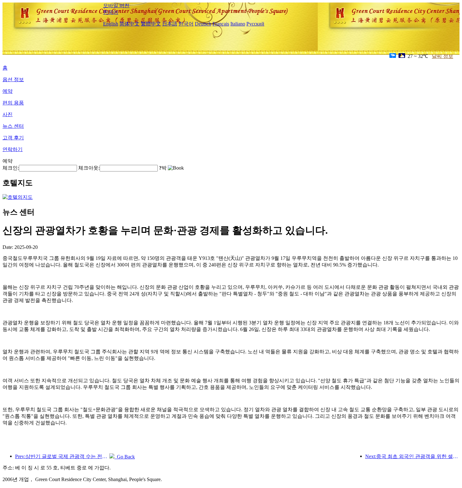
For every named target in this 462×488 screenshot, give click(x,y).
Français (220, 23)
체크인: (11, 168)
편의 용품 (13, 102)
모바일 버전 (116, 5)
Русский (255, 23)
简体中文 (129, 23)
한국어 (110, 12)
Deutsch (203, 23)
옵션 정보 (13, 79)
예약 (8, 91)
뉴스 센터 (13, 126)
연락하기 (13, 149)
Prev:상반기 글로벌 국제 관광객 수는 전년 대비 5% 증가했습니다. (62, 456)
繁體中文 (151, 23)
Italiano (237, 23)
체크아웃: (89, 168)
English (110, 23)
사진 (8, 114)
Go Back (124, 456)
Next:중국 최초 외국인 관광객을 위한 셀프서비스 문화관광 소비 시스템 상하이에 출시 (412, 456)
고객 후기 (13, 137)
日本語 (169, 23)
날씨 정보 (442, 56)
